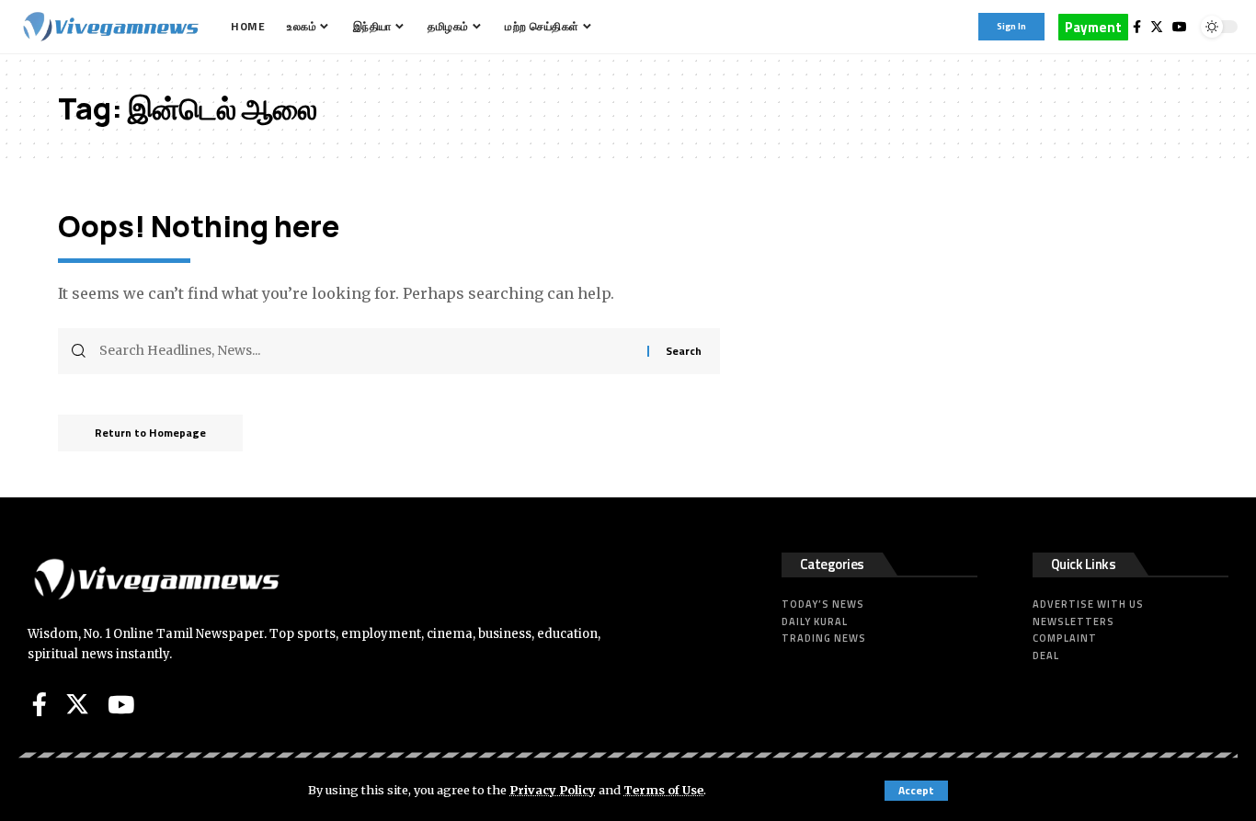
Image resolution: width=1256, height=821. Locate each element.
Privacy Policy (552, 789)
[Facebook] (1137, 27)
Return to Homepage (150, 432)
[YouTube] (1180, 27)
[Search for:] (366, 351)
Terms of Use (663, 789)
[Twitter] (1157, 27)
